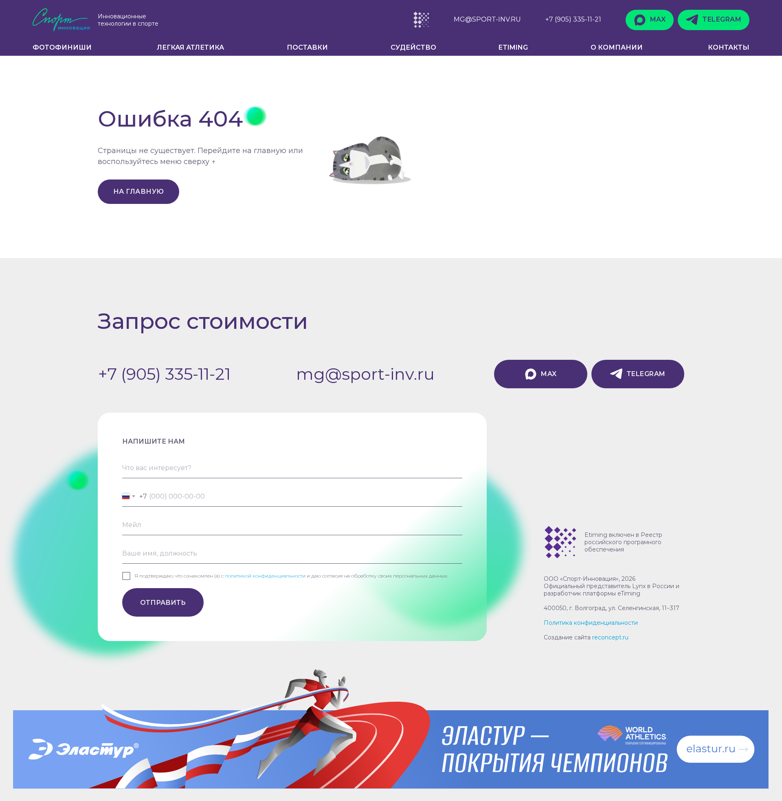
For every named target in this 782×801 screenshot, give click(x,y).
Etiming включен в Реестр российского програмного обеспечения (623, 542)
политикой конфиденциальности (265, 576)
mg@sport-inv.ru (365, 374)
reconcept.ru (610, 637)
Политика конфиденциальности (591, 622)
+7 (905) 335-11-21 (164, 374)
